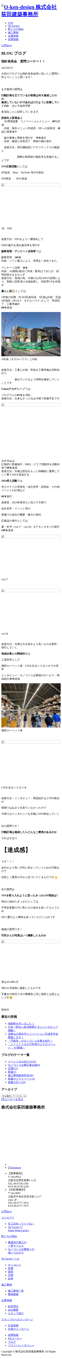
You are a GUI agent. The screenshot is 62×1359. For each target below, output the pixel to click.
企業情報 (13, 36)
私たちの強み (16, 29)
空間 (10, 1275)
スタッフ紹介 (16, 1313)
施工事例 (13, 32)
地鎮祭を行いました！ (21, 1023)
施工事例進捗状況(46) (20, 1075)
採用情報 (13, 39)
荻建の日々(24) (16, 1082)
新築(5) (12, 1071)
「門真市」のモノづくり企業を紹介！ (30, 1040)
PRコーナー (15, 1338)
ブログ (12, 1342)
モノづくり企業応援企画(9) (24, 1065)
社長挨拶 (13, 1325)
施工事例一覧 (16, 1290)
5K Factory (14, 26)
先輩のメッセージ (18, 1329)
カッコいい (14, 1264)
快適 (10, 1268)
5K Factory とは (10, 1258)
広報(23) (13, 1068)
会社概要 (13, 1310)
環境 (10, 1271)
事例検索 (13, 1294)
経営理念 (13, 1306)
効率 (10, 1278)
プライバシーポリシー (21, 1345)
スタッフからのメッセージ (17, 1319)
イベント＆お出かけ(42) (22, 1061)
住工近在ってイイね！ (21, 1223)
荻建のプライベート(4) (21, 1078)
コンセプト (8, 1217)
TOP (10, 23)
